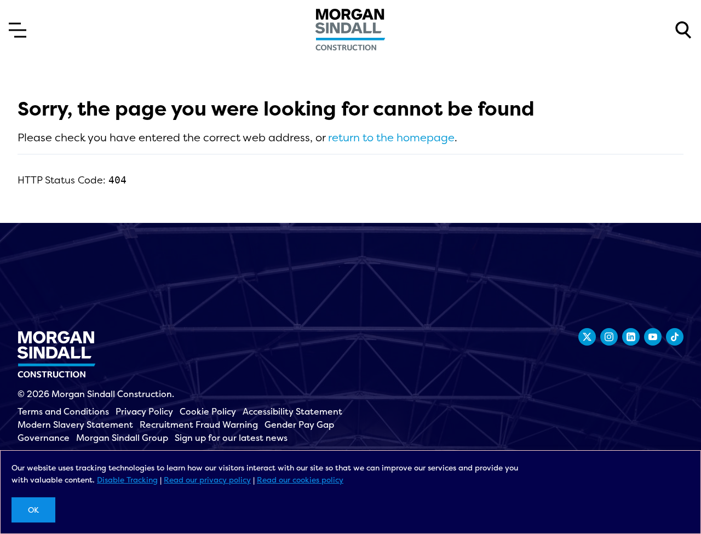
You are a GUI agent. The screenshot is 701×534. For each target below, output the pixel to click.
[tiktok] (674, 337)
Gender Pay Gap (299, 424)
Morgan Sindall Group (122, 438)
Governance (44, 438)
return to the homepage (391, 137)
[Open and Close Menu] (17, 30)
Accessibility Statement (292, 411)
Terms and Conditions (63, 411)
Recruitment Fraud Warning (199, 424)
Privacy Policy (144, 411)
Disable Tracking (127, 479)
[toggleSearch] (683, 30)
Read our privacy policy (207, 479)
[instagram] (609, 337)
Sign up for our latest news (231, 438)
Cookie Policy (208, 411)
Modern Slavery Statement (75, 424)
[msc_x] (587, 337)
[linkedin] (631, 337)
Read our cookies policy (300, 479)
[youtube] (653, 337)
